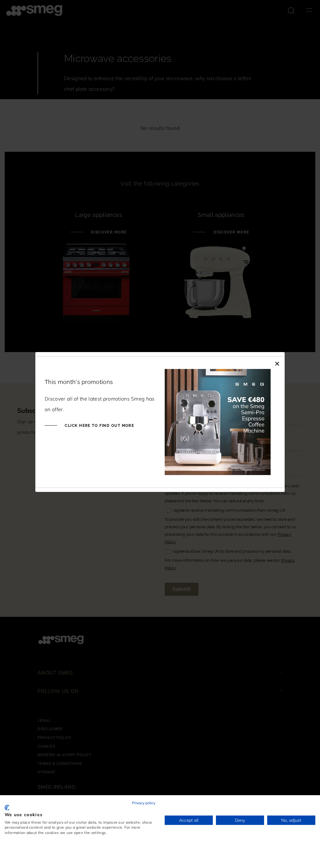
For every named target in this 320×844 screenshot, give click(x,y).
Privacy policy (143, 803)
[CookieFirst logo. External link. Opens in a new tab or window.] (7, 808)
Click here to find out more (98, 425)
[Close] (277, 362)
